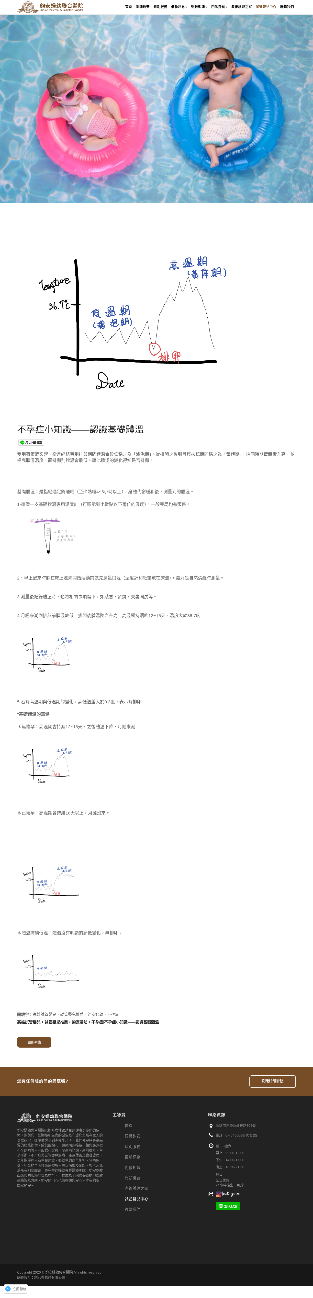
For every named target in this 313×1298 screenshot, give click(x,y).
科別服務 (132, 1147)
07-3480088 (234, 1135)
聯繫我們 (132, 1209)
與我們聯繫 (273, 1081)
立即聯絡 (19, 1289)
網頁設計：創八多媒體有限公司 (41, 1277)
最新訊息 (132, 1157)
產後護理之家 (136, 1188)
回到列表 (34, 1042)
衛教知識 (132, 1168)
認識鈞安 (132, 1136)
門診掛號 (132, 1178)
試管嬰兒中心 (136, 1199)
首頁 (129, 1126)
